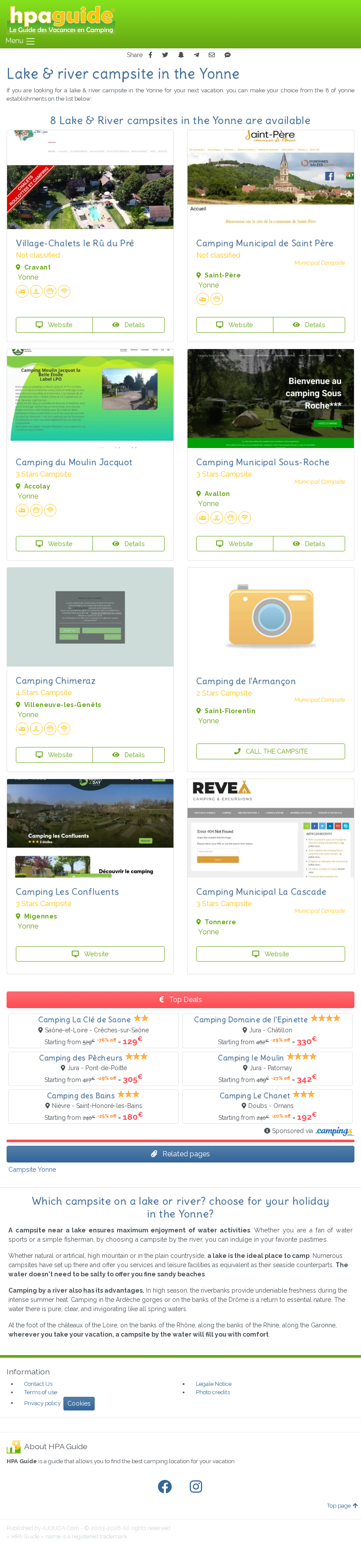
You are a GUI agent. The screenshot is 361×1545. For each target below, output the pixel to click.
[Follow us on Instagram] (197, 1487)
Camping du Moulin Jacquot (74, 461)
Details (134, 324)
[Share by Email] (212, 55)
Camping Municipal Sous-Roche (263, 461)
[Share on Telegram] (196, 55)
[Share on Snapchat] (181, 55)
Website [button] (59, 324)
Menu (15, 40)
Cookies (79, 1403)
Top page (339, 1505)
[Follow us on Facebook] (166, 1486)
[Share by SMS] (228, 55)
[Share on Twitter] (165, 55)
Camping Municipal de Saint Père (265, 242)
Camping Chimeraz (56, 680)
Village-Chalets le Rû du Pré (75, 242)
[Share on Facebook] (150, 55)
